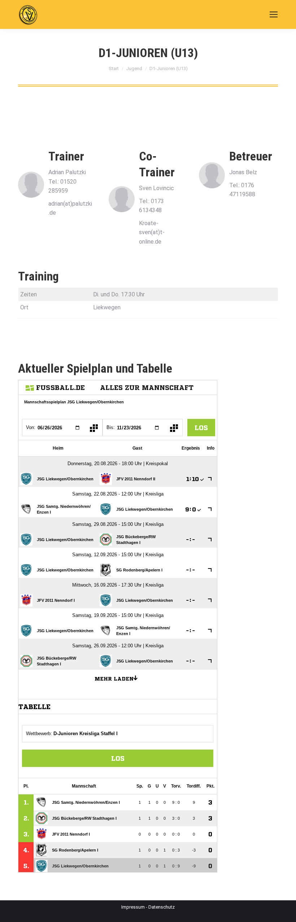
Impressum (133, 907)
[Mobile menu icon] (273, 14)
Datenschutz (161, 907)
